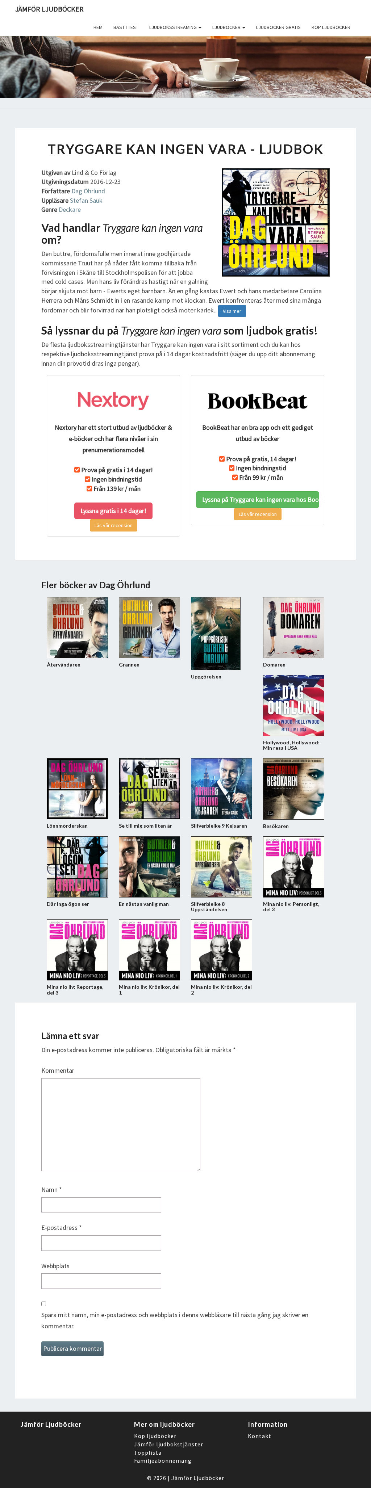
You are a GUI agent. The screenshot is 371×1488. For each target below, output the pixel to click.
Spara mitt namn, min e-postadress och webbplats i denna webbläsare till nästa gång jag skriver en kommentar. (174, 1320)
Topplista (148, 1452)
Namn (51, 1189)
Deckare (70, 209)
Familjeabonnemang (163, 1460)
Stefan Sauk (86, 200)
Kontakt (259, 1435)
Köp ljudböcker (331, 27)
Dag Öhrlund (88, 191)
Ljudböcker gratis (278, 27)
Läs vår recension (114, 525)
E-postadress (61, 1227)
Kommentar (57, 1070)
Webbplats (55, 1266)
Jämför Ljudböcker (197, 1477)
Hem (98, 27)
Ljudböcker (227, 27)
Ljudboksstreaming (173, 27)
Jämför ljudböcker (49, 8)
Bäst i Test (125, 27)
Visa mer (232, 311)
